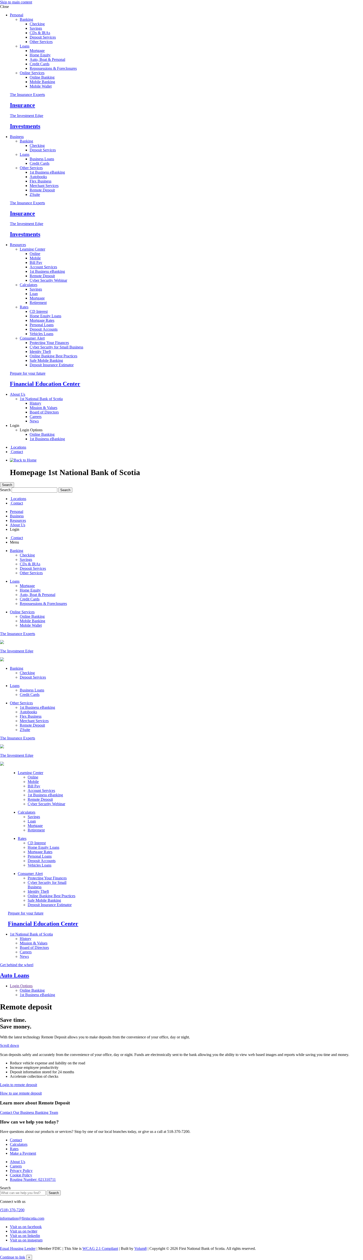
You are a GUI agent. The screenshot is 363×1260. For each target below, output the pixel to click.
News (34, 421)
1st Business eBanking (47, 172)
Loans (24, 46)
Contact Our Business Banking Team (29, 1112)
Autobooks (38, 177)
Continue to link (12, 1257)
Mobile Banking (42, 82)
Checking (37, 24)
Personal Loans (42, 325)
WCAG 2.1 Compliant (100, 1248)
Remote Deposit (42, 190)
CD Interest (39, 311)
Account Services (43, 267)
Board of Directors (44, 412)
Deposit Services (43, 37)
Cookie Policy (21, 1175)
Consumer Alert (32, 338)
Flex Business (40, 181)
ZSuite (35, 194)
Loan (34, 294)
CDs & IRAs (40, 33)
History (35, 403)
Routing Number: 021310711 (33, 1179)
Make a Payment (23, 1153)
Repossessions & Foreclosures (53, 68)
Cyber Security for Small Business (56, 347)
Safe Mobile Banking (46, 360)
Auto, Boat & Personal (47, 59)
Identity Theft (40, 351)
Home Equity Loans (45, 316)
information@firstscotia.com (22, 1218)
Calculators (28, 285)
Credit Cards (39, 64)
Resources (18, 245)
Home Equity (40, 55)
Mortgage (37, 50)
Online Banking (42, 77)
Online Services (32, 73)
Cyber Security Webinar (48, 280)
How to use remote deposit (21, 1093)
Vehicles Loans (41, 334)
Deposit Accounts (44, 329)
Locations (18, 447)
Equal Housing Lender (18, 1248)
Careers (35, 416)
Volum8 (140, 1248)
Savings (36, 28)
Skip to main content (16, 2)
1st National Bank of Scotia (41, 399)
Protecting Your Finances (49, 343)
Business (17, 137)
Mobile (35, 258)
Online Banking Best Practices (53, 356)
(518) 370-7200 (12, 1210)
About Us (17, 394)
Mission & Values (43, 408)
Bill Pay (36, 262)
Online (35, 254)
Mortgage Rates (42, 320)
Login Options (21, 986)
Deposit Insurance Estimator (52, 365)
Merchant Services (44, 185)
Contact (16, 452)
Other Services (41, 42)
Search (7, 485)
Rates (24, 307)
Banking (26, 19)
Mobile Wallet (41, 86)
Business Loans (42, 159)
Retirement (38, 302)
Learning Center (32, 249)
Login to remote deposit (18, 1085)
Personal (16, 15)
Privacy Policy (21, 1170)
